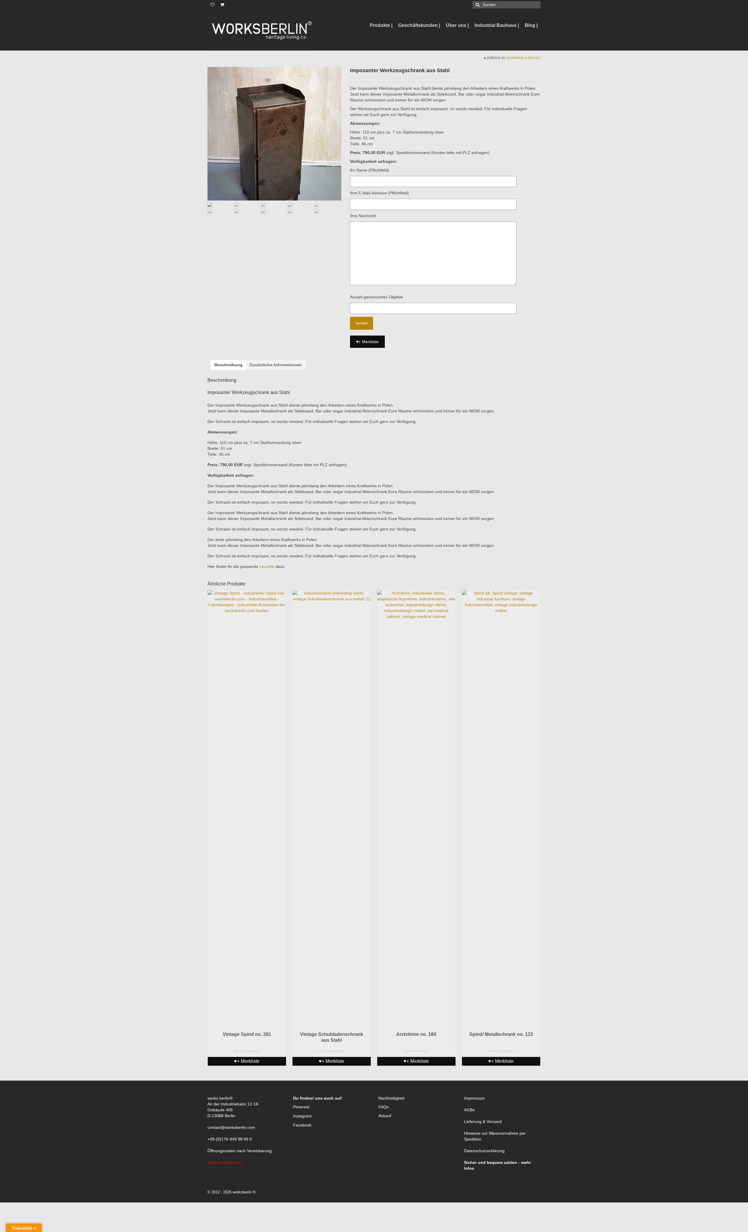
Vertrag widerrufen (224, 1162)
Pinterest (301, 1107)
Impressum (474, 1098)
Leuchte (266, 566)
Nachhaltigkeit (391, 1098)
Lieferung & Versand (483, 1121)
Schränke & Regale (523, 58)
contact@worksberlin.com (231, 1127)
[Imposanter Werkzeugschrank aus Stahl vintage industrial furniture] (274, 133)
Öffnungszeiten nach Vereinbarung (239, 1150)
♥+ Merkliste (367, 341)
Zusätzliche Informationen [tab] (276, 364)
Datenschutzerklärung (484, 1150)
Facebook (302, 1125)
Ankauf (384, 1115)
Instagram (302, 1116)
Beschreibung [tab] (228, 364)
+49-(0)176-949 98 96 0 (229, 1139)
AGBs (469, 1109)
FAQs (383, 1107)
